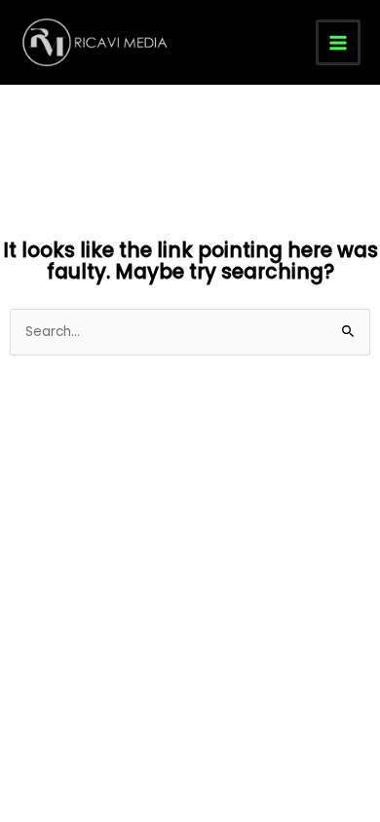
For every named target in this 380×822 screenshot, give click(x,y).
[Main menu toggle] (338, 42)
